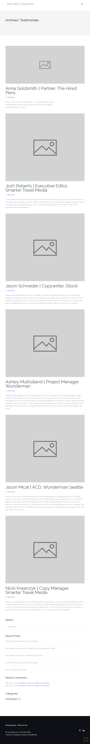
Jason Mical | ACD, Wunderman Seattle (44, 487)
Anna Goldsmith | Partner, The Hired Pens (41, 90)
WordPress (33, 735)
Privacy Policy (10, 725)
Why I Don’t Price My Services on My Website (21, 641)
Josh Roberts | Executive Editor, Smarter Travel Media (36, 188)
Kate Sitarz (11, 97)
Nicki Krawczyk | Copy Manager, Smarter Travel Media (37, 590)
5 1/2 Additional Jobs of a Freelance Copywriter (33, 683)
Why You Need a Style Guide (15, 670)
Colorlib (16, 735)
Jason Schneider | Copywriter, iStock (41, 285)
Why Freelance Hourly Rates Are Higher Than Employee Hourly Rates (30, 648)
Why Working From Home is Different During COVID (24, 655)
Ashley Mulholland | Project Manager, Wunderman (42, 384)
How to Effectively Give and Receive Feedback (22, 663)
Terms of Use (22, 725)
